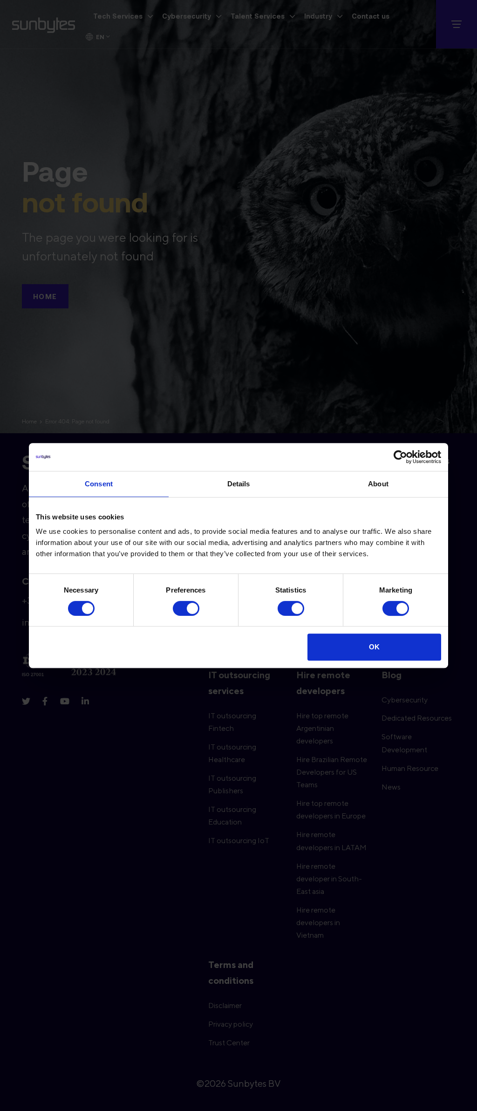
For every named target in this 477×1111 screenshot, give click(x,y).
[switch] (186, 608)
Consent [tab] (99, 484)
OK (374, 647)
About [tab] (378, 484)
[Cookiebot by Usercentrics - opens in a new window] (400, 457)
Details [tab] (238, 484)
